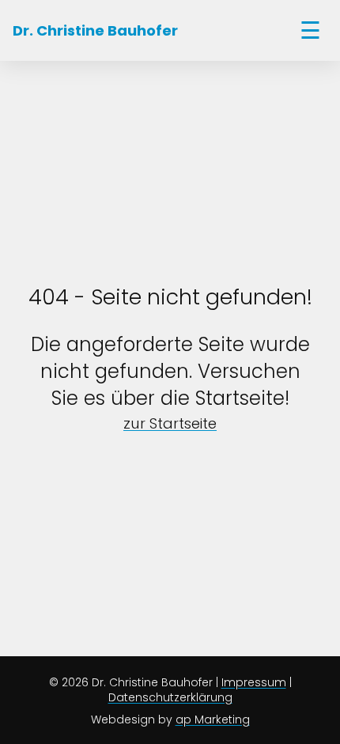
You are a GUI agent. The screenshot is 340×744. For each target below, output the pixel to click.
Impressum (253, 682)
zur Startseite (170, 423)
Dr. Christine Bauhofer (95, 30)
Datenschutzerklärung (170, 697)
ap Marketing (213, 719)
